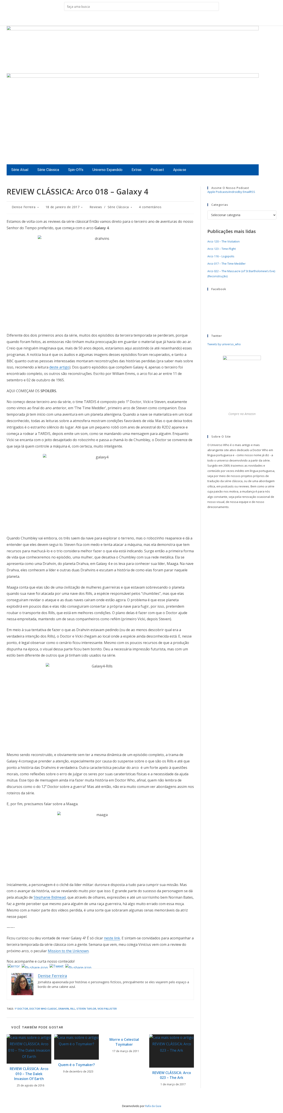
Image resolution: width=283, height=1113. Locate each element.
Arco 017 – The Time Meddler (226, 264)
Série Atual (19, 170)
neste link (112, 938)
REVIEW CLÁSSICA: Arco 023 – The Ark (171, 1075)
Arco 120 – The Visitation (223, 241)
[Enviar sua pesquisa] (214, 6)
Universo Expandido (107, 170)
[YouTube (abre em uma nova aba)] (151, 19)
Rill (72, 1008)
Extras (137, 170)
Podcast (157, 170)
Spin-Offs (75, 170)
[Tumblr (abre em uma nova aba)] (145, 19)
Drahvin (63, 1008)
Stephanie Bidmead (50, 897)
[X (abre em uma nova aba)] (124, 19)
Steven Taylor (86, 1008)
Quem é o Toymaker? (76, 1064)
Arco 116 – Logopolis (220, 256)
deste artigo (59, 367)
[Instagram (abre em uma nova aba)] (138, 19)
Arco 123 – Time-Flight (221, 249)
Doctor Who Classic (43, 1008)
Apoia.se (179, 170)
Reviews (96, 207)
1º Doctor (21, 1008)
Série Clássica (48, 170)
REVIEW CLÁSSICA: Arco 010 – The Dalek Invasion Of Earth (29, 1073)
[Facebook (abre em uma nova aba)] (131, 19)
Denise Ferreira (24, 207)
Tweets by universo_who (224, 344)
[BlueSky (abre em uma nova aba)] (158, 19)
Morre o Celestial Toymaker (124, 1042)
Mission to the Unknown (68, 950)
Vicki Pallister (107, 1008)
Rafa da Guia (153, 1106)
